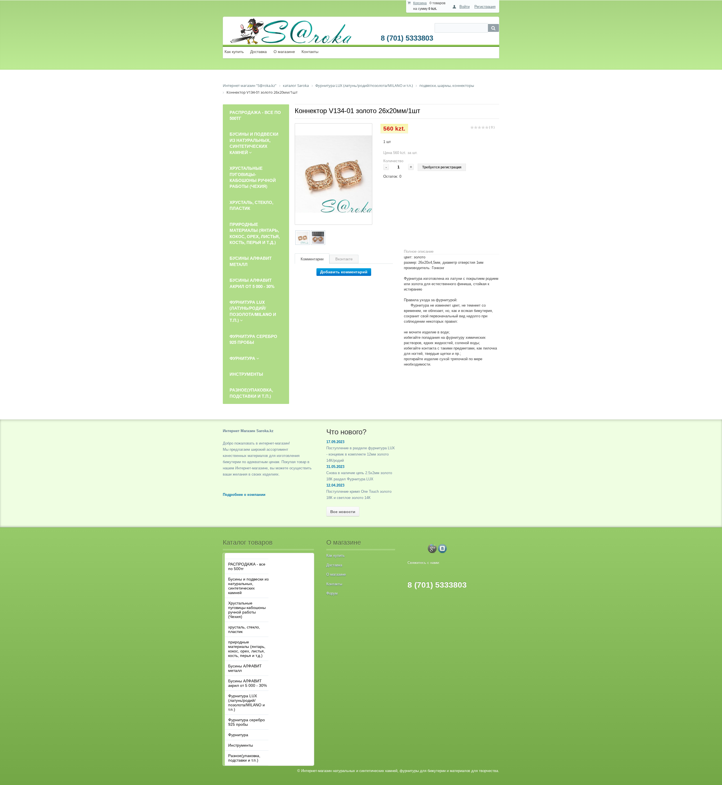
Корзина (420, 3)
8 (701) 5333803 (407, 38)
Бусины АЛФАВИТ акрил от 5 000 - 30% (247, 683)
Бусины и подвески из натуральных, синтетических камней (248, 586)
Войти (464, 7)
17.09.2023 (335, 442)
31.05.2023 (335, 467)
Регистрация (485, 7)
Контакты (309, 51)
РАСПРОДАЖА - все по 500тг (246, 566)
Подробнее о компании (244, 494)
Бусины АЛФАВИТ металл (245, 668)
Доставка (258, 51)
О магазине (284, 51)
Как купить (234, 51)
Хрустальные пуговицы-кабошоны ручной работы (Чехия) (247, 610)
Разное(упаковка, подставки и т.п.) (244, 757)
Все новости (342, 511)
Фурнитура (238, 735)
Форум (332, 593)
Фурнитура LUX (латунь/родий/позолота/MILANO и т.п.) (246, 703)
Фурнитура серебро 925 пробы (246, 722)
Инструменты (240, 745)
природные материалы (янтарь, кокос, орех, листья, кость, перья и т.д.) (246, 649)
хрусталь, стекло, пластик (244, 629)
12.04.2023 (335, 485)
